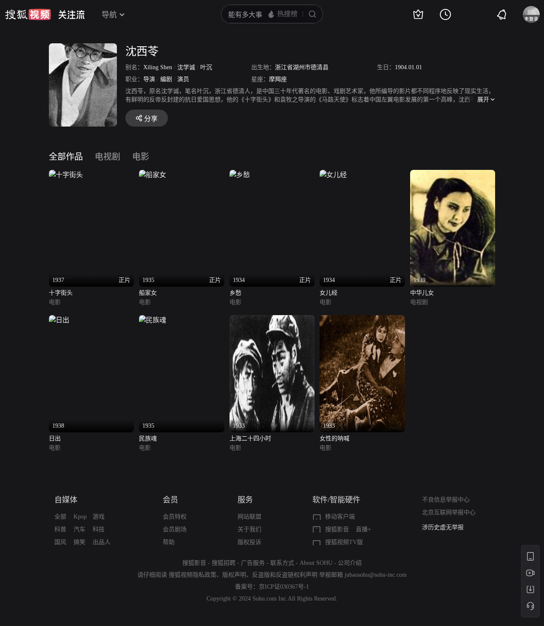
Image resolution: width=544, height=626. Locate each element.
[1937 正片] (66, 174)
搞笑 (79, 542)
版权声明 (234, 575)
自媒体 (65, 500)
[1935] (152, 320)
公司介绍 (350, 563)
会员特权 (175, 516)
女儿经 (328, 293)
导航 (109, 15)
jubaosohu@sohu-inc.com (376, 575)
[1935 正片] (152, 174)
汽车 (79, 529)
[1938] (59, 320)
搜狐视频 (28, 14)
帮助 (169, 542)
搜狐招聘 (223, 563)
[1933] (272, 320)
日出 (55, 438)
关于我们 (249, 529)
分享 (151, 118)
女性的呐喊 (334, 438)
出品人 (101, 542)
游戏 (99, 516)
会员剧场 (175, 529)
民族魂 (148, 438)
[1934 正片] (240, 174)
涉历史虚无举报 (443, 527)
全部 (60, 516)
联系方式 (282, 563)
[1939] (452, 174)
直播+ (363, 529)
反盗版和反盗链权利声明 (284, 575)
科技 (99, 529)
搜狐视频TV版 (344, 542)
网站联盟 (249, 516)
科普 (60, 529)
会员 (170, 500)
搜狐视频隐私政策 (192, 575)
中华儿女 (422, 293)
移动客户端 (340, 516)
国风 (60, 542)
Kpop (80, 516)
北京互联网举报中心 (449, 512)
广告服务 (253, 563)
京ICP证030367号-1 (284, 587)
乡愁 (235, 293)
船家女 (148, 293)
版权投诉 (249, 542)
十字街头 (61, 293)
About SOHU (316, 563)
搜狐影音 (337, 529)
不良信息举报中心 (446, 499)
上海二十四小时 (250, 438)
